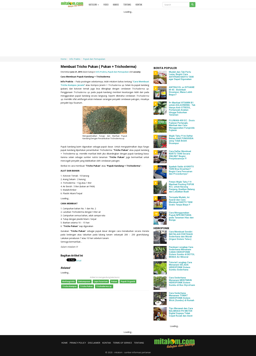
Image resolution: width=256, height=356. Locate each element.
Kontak (139, 4)
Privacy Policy (78, 342)
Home (64, 342)
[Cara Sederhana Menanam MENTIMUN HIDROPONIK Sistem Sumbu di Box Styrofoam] (160, 283)
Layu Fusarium (101, 281)
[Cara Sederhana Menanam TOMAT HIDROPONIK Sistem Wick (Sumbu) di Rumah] (160, 298)
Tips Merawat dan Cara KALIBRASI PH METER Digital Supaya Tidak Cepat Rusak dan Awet (181, 312)
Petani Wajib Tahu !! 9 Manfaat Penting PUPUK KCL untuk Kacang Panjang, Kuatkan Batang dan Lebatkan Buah (182, 187)
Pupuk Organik (128, 281)
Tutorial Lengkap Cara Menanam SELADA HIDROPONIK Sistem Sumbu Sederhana (180, 266)
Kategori (93, 4)
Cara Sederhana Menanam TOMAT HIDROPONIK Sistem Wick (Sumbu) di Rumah (181, 297)
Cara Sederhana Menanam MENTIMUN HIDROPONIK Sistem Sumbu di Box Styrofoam (182, 281)
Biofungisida (68, 281)
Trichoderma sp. (104, 286)
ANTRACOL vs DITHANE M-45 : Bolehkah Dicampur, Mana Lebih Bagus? (182, 91)
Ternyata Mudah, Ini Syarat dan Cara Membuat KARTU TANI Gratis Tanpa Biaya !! (180, 201)
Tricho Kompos (69, 286)
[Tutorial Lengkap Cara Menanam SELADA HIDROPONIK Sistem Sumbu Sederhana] (160, 267)
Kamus (116, 4)
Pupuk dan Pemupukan (118, 72)
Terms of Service (122, 342)
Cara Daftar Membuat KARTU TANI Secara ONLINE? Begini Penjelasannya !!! (180, 155)
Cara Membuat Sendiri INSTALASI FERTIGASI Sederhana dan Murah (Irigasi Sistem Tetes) (181, 235)
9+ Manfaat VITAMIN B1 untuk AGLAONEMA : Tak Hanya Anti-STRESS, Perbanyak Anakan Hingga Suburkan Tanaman (182, 108)
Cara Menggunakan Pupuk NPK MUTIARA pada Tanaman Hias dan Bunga (181, 216)
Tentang (127, 4)
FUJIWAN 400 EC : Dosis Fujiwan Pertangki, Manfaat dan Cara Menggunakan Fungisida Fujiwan (182, 125)
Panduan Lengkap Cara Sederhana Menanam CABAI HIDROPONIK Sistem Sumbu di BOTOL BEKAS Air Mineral (182, 252)
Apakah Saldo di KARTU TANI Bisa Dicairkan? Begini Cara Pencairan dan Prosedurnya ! (181, 170)
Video (105, 4)
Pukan (114, 281)
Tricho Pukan (86, 286)
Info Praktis (101, 72)
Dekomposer (84, 281)
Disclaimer (94, 342)
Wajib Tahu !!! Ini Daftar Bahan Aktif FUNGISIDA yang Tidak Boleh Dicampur (181, 140)
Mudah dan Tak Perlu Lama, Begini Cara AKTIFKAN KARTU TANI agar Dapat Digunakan (181, 76)
